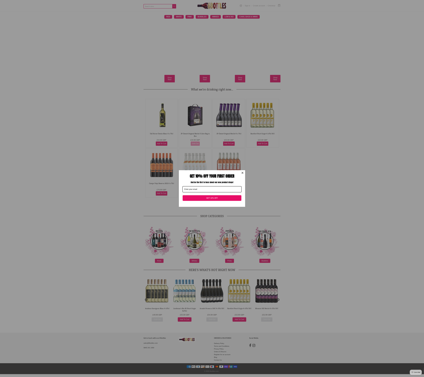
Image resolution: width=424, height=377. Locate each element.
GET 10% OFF (212, 198)
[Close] (242, 172)
